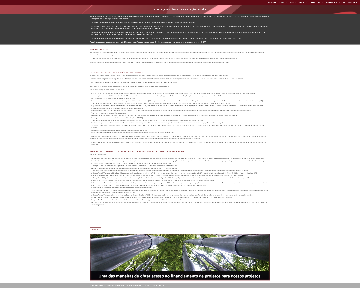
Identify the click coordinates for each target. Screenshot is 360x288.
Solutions (282, 2)
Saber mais (95, 229)
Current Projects (315, 2)
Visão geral (272, 2)
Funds (292, 2)
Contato (342, 2)
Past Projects (330, 2)
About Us (302, 2)
